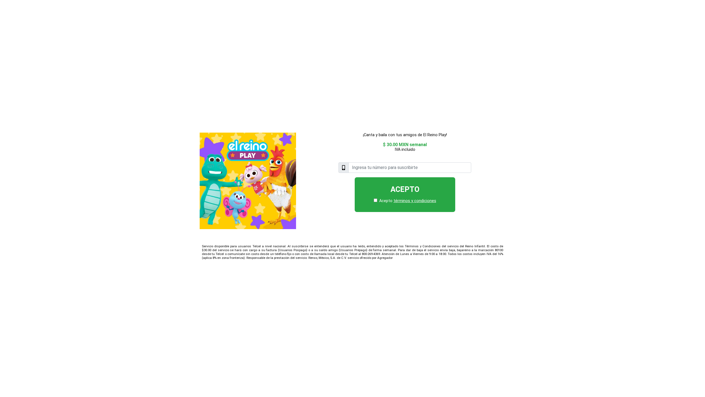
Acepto (405, 189)
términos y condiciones (415, 200)
